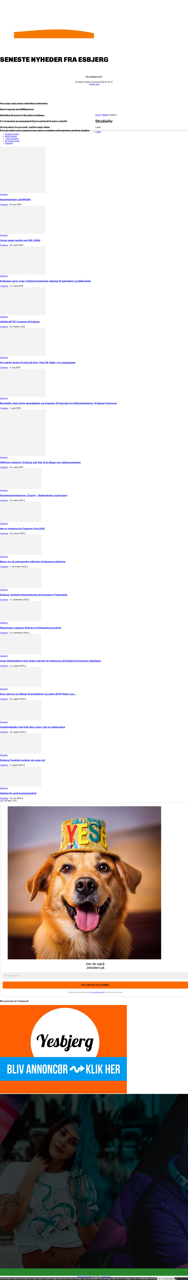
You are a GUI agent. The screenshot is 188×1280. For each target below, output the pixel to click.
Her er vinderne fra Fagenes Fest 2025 (22, 528)
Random (9, 143)
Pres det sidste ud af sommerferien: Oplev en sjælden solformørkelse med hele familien (45, 130)
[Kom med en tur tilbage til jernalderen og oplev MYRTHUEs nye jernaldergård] (20, 687)
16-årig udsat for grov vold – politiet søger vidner (25, 127)
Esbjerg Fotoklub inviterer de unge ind (22, 760)
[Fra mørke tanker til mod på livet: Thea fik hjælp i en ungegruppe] (23, 355)
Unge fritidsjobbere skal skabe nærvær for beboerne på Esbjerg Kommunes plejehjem (50, 661)
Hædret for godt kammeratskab (18, 793)
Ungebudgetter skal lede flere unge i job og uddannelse (32, 727)
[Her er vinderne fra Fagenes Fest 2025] (20, 521)
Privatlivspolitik (168, 1279)
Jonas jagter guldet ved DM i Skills (20, 240)
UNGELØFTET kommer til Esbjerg (20, 321)
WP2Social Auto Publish (84, 1276)
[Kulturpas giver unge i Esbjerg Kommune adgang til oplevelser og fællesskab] (23, 274)
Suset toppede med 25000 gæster (17, 109)
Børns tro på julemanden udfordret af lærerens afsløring (32, 561)
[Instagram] (96, 1272)
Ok (159, 1279)
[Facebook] (91, 1272)
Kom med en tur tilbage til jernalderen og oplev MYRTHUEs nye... (38, 694)
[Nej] (176, 1279)
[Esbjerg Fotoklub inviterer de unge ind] (20, 753)
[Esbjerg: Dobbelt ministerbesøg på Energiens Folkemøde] (20, 587)
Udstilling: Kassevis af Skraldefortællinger (22, 115)
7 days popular (12, 139)
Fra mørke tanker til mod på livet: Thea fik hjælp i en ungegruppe (37, 362)
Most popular (11, 136)
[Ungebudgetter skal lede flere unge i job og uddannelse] (20, 720)
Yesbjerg (4, 204)
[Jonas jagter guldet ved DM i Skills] (23, 233)
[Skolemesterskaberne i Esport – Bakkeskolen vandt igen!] (20, 488)
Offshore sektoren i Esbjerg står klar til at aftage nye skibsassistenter (40, 462)
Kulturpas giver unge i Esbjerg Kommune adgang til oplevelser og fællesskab (45, 281)
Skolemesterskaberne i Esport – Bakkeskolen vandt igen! (33, 495)
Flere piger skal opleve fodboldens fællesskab (24, 103)
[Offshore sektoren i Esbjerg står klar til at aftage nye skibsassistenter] (23, 455)
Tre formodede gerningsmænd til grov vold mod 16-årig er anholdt (33, 121)
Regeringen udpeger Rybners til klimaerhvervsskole (30, 627)
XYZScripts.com (106, 1276)
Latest (98, 132)
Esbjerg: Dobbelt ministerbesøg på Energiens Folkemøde (33, 594)
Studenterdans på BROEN (15, 199)
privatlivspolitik (98, 992)
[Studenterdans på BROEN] (23, 192)
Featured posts (12, 134)
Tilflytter (104, 115)
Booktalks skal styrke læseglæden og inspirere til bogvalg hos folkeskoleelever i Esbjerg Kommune (58, 403)
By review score (12, 141)
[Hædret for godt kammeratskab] (20, 786)
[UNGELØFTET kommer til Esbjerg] (23, 314)
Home (98, 115)
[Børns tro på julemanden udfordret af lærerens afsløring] (20, 554)
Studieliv (4, 194)
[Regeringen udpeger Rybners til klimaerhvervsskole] (20, 620)
